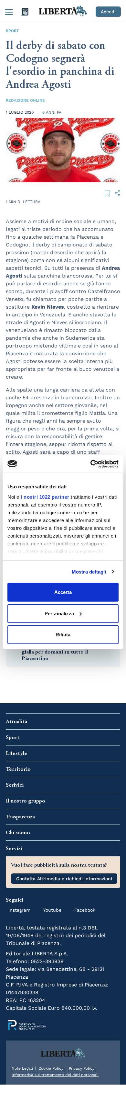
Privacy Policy (81, 1068)
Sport (12, 30)
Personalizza (59, 613)
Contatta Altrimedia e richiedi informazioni (64, 878)
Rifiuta (63, 634)
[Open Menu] (9, 11)
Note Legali (22, 1068)
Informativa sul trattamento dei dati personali (55, 1075)
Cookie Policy (50, 1068)
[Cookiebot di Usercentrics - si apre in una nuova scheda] (91, 464)
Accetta (63, 592)
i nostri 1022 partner (45, 496)
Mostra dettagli (89, 571)
